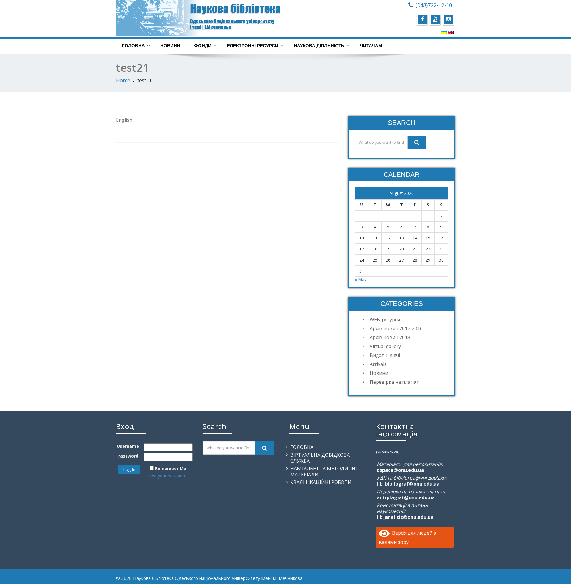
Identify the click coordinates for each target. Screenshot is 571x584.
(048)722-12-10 (433, 5)
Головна (133, 45)
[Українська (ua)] (444, 32)
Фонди (202, 45)
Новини (170, 45)
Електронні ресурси (252, 45)
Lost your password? (168, 476)
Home (123, 80)
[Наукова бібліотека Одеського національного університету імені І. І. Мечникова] (198, 18)
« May (360, 279)
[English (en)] (451, 32)
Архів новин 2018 (390, 337)
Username (128, 446)
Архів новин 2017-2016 (396, 328)
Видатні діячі (385, 355)
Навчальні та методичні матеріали (323, 471)
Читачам (371, 45)
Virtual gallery (385, 346)
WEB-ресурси (385, 319)
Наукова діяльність (319, 45)
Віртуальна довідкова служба (320, 458)
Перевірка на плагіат (394, 382)
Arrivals (378, 364)
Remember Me (170, 468)
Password (127, 456)
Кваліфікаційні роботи (321, 482)
